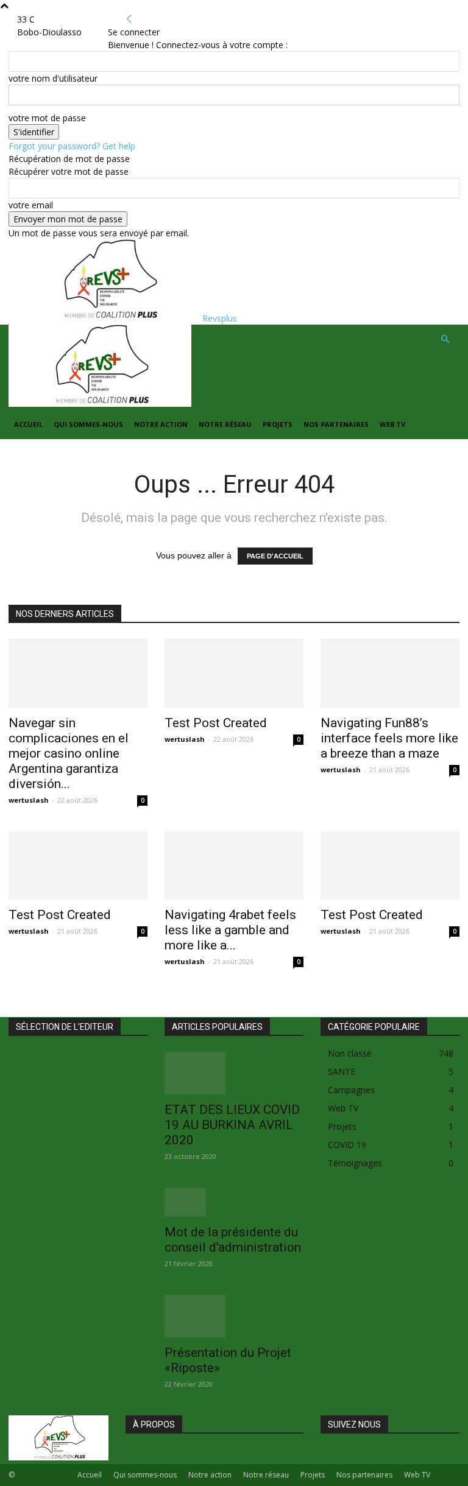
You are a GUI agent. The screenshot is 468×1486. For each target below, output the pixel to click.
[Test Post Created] (234, 673)
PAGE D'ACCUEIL (275, 556)
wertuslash (29, 800)
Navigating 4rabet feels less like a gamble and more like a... (230, 930)
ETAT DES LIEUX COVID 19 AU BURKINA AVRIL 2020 (232, 1124)
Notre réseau (225, 424)
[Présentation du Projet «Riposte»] (234, 1316)
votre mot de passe (47, 118)
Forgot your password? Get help (72, 146)
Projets (277, 424)
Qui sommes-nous (88, 424)
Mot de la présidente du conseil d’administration (233, 1240)
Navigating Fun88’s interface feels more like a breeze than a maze (389, 738)
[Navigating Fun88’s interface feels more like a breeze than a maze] (390, 673)
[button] (444, 339)
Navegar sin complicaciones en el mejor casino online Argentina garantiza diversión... (69, 753)
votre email (31, 205)
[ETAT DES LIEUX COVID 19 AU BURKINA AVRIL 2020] (234, 1073)
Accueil (28, 424)
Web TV (392, 424)
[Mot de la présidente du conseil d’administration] (234, 1202)
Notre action (161, 424)
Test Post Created (216, 723)
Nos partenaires (336, 424)
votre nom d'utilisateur (53, 78)
